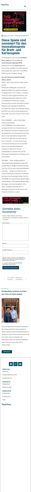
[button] (2, 320)
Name (4, 243)
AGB (3, 400)
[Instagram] (15, 364)
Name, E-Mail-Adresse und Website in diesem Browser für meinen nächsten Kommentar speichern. (13, 259)
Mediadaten (6, 384)
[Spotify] (20, 364)
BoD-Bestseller (7, 387)
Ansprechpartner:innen (8, 375)
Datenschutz (6, 396)
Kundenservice (7, 378)
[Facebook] (11, 364)
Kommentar (6, 222)
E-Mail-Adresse (7, 250)
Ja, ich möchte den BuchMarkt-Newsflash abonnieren (12, 263)
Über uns (5, 371)
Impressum (6, 393)
